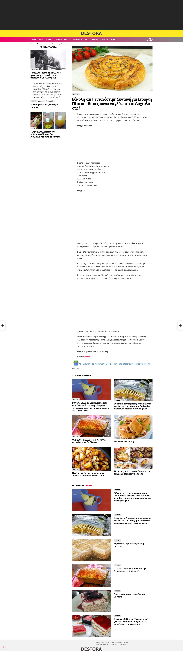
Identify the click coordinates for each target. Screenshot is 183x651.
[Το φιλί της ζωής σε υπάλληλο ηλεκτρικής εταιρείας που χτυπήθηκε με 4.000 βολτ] (48, 60)
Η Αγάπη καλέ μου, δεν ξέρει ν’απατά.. (44, 106)
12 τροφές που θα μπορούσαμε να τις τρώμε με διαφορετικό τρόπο (132, 472)
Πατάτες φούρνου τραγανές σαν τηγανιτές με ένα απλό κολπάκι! (88, 474)
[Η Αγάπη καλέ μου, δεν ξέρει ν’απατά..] (48, 92)
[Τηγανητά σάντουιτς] (133, 427)
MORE (113, 39)
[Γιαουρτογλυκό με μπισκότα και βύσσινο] (91, 601)
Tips (33, 128)
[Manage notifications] (4, 647)
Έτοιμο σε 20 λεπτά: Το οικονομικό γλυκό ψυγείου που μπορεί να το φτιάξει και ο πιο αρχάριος (131, 622)
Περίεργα (58, 39)
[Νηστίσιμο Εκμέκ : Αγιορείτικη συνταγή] (91, 550)
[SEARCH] (146, 39)
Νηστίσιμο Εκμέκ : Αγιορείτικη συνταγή (129, 545)
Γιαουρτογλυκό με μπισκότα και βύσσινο (129, 595)
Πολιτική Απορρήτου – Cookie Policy (105, 644)
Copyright (96, 642)
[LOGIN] (150, 39)
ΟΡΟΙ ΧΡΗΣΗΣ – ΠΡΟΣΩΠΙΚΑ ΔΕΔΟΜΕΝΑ (115, 642)
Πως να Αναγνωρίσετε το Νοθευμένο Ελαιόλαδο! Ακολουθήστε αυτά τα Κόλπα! (45, 134)
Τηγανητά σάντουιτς (124, 441)
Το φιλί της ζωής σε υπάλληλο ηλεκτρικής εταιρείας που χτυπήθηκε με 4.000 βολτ (45, 75)
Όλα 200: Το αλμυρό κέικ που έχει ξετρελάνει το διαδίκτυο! (88, 441)
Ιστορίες (49, 39)
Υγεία (86, 39)
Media (41, 39)
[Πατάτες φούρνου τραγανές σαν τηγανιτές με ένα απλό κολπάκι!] (91, 459)
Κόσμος (67, 39)
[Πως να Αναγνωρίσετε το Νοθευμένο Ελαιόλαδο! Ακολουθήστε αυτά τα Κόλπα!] (48, 120)
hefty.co (86, 357)
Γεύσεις (77, 369)
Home (34, 39)
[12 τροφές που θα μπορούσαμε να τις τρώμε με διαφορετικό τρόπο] (133, 458)
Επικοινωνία (124, 644)
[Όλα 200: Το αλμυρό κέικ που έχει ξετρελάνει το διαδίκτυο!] (91, 426)
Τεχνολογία (77, 39)
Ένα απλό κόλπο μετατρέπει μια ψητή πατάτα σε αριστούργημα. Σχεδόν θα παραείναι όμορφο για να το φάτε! (132, 406)
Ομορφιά (94, 39)
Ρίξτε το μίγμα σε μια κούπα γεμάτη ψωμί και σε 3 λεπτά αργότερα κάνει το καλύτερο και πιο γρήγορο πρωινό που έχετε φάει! (90, 406)
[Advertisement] (91, 15)
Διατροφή (104, 39)
